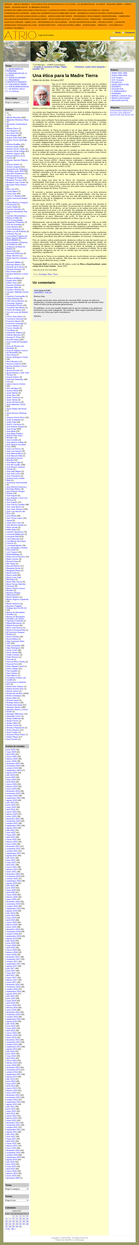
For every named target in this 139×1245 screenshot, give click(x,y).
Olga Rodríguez (13, 648)
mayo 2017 (11, 973)
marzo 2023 (11, 812)
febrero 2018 (12, 952)
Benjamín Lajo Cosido (15, 182)
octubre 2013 (12, 1072)
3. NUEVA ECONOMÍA (16, 78)
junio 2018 (10, 943)
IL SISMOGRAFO (119, 91)
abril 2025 (10, 754)
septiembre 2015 (13, 1019)
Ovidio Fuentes (12, 655)
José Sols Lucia (13, 474)
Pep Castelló (11, 671)
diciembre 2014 (13, 1040)
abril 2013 (10, 1086)
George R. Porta (13, 337)
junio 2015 (10, 1026)
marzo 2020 (11, 895)
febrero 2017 (12, 980)
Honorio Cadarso (13, 364)
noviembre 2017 (13, 959)
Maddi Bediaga (12, 554)
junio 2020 (10, 888)
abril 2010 (10, 1169)
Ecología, (43, 274)
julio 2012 (10, 1107)
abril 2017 (10, 975)
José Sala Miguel (13, 471)
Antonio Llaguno (13, 154)
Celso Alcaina (12, 227)
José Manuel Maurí (14, 453)
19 (27, 1221)
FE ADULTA (117, 82)
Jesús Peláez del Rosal (16, 409)
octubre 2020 (12, 879)
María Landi (11, 575)
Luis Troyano (12, 552)
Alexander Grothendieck (16, 124)
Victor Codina (12, 732)
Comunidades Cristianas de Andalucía (16, 243)
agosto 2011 (11, 1132)
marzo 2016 (11, 1005)
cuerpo (120, 113)
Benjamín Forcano (14, 180)
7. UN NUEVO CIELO (15, 89)
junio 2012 (10, 1109)
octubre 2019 (12, 906)
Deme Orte (11, 251)
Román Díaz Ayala (14, 705)
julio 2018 (10, 941)
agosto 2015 (11, 1021)
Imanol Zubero (12, 377)
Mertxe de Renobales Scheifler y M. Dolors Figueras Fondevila (15, 619)
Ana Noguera (12, 131)
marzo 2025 (11, 757)
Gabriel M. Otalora (14, 333)
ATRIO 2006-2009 (119, 75)
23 (17, 1224)
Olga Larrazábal (13, 646)
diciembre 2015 (13, 1012)
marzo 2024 (11, 784)
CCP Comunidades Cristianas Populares (15, 221)
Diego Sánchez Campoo (16, 258)
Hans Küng (11, 355)
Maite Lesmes (12, 559)
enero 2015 (11, 1038)
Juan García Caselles (15, 505)
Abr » (13, 1229)
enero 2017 (11, 982)
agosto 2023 (11, 800)
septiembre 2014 (13, 1047)
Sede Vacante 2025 (127, 115)
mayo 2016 (11, 1001)
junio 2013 (10, 1081)
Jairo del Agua (12, 388)
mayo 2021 (11, 862)
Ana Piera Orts (12, 133)
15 (13, 1221)
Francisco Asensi (13, 321)
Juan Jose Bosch (13, 507)
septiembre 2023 (13, 798)
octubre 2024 (12, 768)
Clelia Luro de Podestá (16, 231)
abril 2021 (10, 865)
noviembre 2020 (13, 876)
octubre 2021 (12, 851)
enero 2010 (11, 1176)
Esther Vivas (11, 283)
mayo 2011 (11, 1139)
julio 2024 (10, 775)
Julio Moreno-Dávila (14, 525)
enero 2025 (11, 761)
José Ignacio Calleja (15, 442)
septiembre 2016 (13, 991)
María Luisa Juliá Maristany (13, 578)
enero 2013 (11, 1093)
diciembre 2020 (13, 874)
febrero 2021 (12, 869)
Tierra (55, 274)
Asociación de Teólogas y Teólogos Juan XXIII (17, 170)
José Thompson (13, 476)
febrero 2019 (12, 925)
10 (20, 1219)
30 (17, 1227)
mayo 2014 (11, 1056)
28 (10, 1227)
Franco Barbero (13, 326)
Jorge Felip (11, 422)
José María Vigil (13, 462)
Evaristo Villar (12, 287)
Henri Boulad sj (12, 361)
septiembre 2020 (13, 881)
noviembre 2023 (13, 793)
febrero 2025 (12, 759)
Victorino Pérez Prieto (15, 735)
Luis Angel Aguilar (14, 545)
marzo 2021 (11, 867)
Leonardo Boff (12, 537)
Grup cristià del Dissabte (16, 342)
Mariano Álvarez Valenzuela (13, 594)
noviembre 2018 (13, 932)
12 (27, 1219)
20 (6, 1224)
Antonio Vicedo (12, 165)
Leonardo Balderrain (15, 534)
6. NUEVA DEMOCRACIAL (17, 87)
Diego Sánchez (12, 256)
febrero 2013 (12, 1090)
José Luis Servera (14, 451)
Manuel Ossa (12, 561)
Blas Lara (10, 189)
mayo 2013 (11, 1084)
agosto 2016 (11, 994)
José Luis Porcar (13, 449)
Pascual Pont (12, 664)
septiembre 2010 (13, 1157)
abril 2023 (10, 810)
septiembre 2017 (13, 964)
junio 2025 (10, 750)
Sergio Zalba (11, 723)
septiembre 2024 (13, 770)
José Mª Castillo (13, 465)
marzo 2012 (11, 1116)
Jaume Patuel (12, 391)
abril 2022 (10, 837)
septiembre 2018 (13, 936)
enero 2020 (11, 899)
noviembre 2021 (13, 849)
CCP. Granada (118, 80)
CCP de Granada (13, 225)
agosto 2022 (11, 828)
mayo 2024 (11, 780)
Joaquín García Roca (15, 417)
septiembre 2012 (13, 1102)
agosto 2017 (11, 966)
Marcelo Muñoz (13, 566)
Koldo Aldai (11, 530)
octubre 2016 (12, 989)
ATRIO (68, 1238)
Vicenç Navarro (13, 730)
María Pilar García (14, 582)
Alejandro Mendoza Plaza (17, 120)
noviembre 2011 (13, 1125)
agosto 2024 (11, 773)
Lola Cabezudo (12, 539)
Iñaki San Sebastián (14, 379)
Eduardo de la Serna (15, 267)
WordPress (69, 1240)
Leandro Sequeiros (14, 532)
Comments (130, 33)
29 (13, 1227)
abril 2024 (10, 782)
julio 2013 (10, 1079)
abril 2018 (10, 948)
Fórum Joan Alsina (14, 317)
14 (10, 1221)
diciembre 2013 (13, 1067)
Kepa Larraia (12, 527)
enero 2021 (11, 872)
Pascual (9, 659)
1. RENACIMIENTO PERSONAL (14, 70)
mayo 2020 (11, 890)
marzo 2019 (11, 922)
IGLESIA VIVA (117, 89)
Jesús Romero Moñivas (16, 413)
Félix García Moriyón (15, 301)
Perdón (118, 115)
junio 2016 (10, 998)
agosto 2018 (11, 938)
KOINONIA (116, 94)
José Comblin (12, 440)
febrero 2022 (12, 842)
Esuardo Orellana (13, 285)
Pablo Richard (12, 657)
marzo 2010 (11, 1171)
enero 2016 (11, 1010)
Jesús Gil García (13, 402)
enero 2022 (11, 844)
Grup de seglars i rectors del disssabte (17, 352)
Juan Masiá (11, 516)
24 (20, 1224)
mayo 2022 (11, 835)
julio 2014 (10, 1051)
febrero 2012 (12, 1118)
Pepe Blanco (11, 676)
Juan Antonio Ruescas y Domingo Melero (16, 488)
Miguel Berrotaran (14, 623)
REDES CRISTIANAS (121, 98)
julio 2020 (10, 886)
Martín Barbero (12, 597)
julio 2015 (10, 1024)
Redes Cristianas (13, 696)
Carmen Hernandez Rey (16, 212)
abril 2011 (10, 1141)
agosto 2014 (11, 1049)
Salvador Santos (13, 707)
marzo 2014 (11, 1061)
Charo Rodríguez (13, 229)
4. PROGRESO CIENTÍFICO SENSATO (16, 81)
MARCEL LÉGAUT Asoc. (122, 96)
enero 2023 (11, 816)
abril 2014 (10, 1058)
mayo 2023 (11, 807)
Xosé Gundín (12, 739)
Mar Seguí (10, 564)
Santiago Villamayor (14, 714)
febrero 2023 (12, 814)
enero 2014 (11, 1065)
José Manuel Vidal (14, 456)
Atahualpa (80, 1240)
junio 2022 (10, 833)
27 (6, 1227)
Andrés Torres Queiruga (16, 140)
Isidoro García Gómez (15, 384)
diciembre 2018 (13, 929)
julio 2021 (10, 858)
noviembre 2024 (13, 766)
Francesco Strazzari (15, 319)
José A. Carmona (13, 424)
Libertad (112, 115)
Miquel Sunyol (12, 625)
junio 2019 (10, 915)
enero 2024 (11, 789)
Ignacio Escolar (13, 370)
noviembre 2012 (13, 1097)
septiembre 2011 (13, 1130)
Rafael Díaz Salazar (14, 686)
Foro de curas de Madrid (17, 312)
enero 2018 (11, 955)
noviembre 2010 (13, 1153)
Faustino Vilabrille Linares (17, 292)
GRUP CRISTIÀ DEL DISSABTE (120, 86)
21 (10, 1224)
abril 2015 (10, 1031)
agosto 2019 (11, 911)
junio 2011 (10, 1137)
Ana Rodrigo (11, 135)
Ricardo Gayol (12, 700)
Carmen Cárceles (13, 209)
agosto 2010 (11, 1160)
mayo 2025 (11, 752)
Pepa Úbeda (11, 673)
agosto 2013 (11, 1077)
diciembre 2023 (13, 791)
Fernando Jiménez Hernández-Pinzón (14, 304)
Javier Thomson (13, 398)
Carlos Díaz (11, 194)
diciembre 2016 (13, 985)
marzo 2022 (11, 839)
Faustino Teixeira (13, 290)
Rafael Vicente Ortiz (14, 689)
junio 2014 (10, 1054)
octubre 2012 (12, 1100)
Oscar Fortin (11, 650)
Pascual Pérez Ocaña (15, 662)
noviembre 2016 (13, 987)
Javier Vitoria (12, 400)
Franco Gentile (12, 328)
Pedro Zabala (12, 669)
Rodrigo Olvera (12, 703)
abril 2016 (10, 1003)
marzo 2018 (11, 950)
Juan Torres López (14, 518)
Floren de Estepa (13, 310)
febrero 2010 (12, 1173)
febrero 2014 (12, 1063)
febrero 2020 (12, 897)
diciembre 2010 (13, 1150)
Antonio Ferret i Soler (15, 149)
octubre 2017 (12, 962)
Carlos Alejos (12, 191)
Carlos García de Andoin (16, 198)
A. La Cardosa (12, 91)
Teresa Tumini (12, 725)
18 (24, 1221)
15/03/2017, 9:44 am (43, 293)
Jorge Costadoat (13, 420)
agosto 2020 (11, 883)
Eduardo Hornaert (14, 269)
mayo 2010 (11, 1166)
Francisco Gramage (14, 323)
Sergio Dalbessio (13, 718)
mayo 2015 (11, 1028)
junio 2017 (10, 971)
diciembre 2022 (13, 819)
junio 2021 (10, 860)
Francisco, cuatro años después (90, 67)
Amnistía (113, 110)
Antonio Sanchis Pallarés (17, 160)
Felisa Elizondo (12, 299)
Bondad (118, 110)
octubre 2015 (12, 1017)
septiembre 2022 (13, 826)
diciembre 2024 (13, 763)
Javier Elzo (11, 395)
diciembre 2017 (13, 957)
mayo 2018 (11, 945)
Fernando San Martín (15, 308)
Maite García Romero (15, 557)
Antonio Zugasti (13, 167)
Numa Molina (12, 639)
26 (27, 1224)
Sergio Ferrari (12, 721)
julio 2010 (10, 1162)
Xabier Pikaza (12, 737)
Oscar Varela (12, 652)
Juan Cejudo (11, 502)
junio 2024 (10, 777)
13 (6, 1221)
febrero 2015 (12, 1035)
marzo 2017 (11, 978)
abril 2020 (10, 892)
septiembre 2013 (13, 1074)
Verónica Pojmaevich (15, 728)
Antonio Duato (12, 147)
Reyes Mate (11, 698)
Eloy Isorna (11, 272)
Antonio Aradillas (13, 144)
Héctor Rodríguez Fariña (17, 357)
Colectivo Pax (12, 234)
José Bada (10, 431)
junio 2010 (10, 1164)
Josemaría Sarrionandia (16, 483)
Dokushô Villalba (13, 262)
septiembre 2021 (13, 853)
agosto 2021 (11, 856)
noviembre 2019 (13, 904)
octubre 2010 (12, 1155)
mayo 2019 (11, 918)
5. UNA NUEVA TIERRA (16, 84)
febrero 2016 (12, 1008)
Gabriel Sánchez (13, 335)
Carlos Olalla (11, 207)
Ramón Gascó (12, 691)
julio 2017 (10, 968)
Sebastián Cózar (13, 716)
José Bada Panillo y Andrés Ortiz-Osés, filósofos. (14, 436)
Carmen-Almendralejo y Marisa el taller (16, 217)
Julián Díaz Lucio (13, 523)
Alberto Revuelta (13, 118)
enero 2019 (11, 927)
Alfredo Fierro (12, 128)
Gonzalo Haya (12, 340)
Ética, (50, 274)
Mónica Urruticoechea (15, 630)
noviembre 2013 (13, 1070)
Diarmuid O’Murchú (14, 253)
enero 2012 (11, 1120)
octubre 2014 (12, 1044)
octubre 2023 (12, 796)
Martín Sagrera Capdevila (17, 599)
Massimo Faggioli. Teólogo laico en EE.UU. (16, 607)
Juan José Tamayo (14, 509)
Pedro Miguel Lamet (15, 666)
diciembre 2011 (13, 1123)
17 (20, 1221)
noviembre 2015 (13, 1014)
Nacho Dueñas (12, 637)
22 (13, 1224)
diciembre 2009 (13, 1178)
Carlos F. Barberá (13, 196)
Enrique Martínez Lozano (17, 274)
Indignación (126, 113)
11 (24, 1219)
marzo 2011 (11, 1143)
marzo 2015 (11, 1033)
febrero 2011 (11, 1146)
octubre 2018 (12, 934)
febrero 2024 (12, 786)
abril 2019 (10, 920)
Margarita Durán (13, 568)
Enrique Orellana (13, 278)
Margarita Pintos (13, 571)
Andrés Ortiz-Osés (14, 138)
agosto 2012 (11, 1104)
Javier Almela (12, 393)
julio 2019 (10, 913)
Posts (118, 33)
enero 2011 (11, 1148)
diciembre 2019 (13, 902)
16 (17, 1221)
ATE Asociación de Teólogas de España (15, 177)
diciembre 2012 (13, 1095)
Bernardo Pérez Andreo (16, 185)
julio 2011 (10, 1134)
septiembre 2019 (13, 909)
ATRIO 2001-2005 (119, 73)
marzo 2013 (11, 1088)
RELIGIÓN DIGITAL (120, 100)
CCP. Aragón (117, 78)
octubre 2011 (12, 1127)
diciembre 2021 (13, 846)
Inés (8, 382)
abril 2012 (10, 1114)
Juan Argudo (11, 496)
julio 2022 (10, 830)
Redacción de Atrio (14, 693)
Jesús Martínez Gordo (16, 404)
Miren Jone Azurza (14, 628)
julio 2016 (10, 996)
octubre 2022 (12, 823)
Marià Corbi (11, 573)
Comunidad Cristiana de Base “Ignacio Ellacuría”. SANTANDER (16, 238)
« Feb (7, 1229)
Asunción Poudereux (15, 173)
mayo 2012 (11, 1111)
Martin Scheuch (13, 604)
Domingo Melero (13, 265)
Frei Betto (10, 330)
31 (20, 1227)
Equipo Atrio (11, 280)
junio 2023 (10, 805)
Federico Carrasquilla (15, 296)
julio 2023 (10, 803)
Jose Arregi (11, 429)
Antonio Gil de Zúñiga (15, 151)
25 (24, 1224)
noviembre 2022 (13, 821)
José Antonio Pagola (15, 427)
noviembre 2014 (13, 1042)
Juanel (9, 520)
